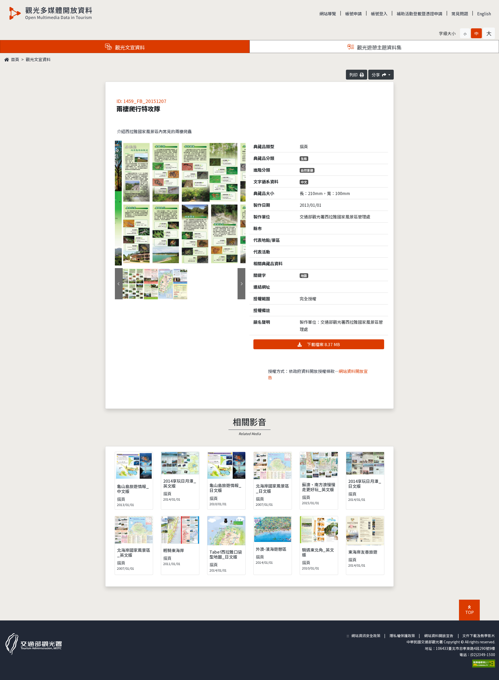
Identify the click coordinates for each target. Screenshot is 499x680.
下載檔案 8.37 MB (323, 344)
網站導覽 (327, 13)
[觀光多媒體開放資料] (51, 13)
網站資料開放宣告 (438, 635)
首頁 (14, 59)
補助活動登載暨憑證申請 (419, 13)
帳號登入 (379, 13)
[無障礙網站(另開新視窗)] (483, 662)
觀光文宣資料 (38, 59)
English (484, 13)
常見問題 (459, 13)
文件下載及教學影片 (478, 635)
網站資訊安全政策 (365, 635)
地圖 (304, 275)
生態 (304, 158)
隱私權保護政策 (402, 635)
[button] (465, 33)
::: (348, 635)
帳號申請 (353, 13)
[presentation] (119, 283)
